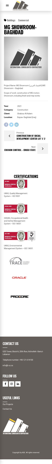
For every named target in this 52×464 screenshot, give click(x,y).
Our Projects (8, 404)
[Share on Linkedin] (16, 124)
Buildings (11, 20)
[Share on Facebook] (6, 124)
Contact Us (7, 409)
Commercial (23, 20)
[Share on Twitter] (11, 124)
